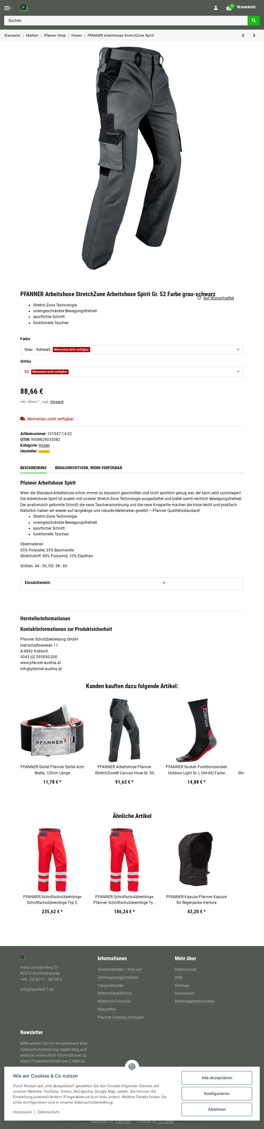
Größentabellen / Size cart (120, 969)
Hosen (44, 445)
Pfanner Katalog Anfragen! (121, 1017)
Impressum (184, 993)
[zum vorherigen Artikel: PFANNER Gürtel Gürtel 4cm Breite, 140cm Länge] (243, 36)
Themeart (123, 1121)
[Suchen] (254, 20)
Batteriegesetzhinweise (194, 1001)
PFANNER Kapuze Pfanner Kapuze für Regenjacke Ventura (196, 900)
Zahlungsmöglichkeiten (118, 977)
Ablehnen (217, 1109)
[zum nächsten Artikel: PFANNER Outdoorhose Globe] (254, 36)
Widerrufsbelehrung (115, 993)
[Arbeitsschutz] (163, 583)
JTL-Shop (165, 1121)
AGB (178, 977)
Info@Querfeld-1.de (36, 989)
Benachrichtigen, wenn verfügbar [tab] (88, 467)
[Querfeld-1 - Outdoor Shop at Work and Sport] (31, 8)
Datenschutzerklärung (39, 1049)
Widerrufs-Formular (114, 1001)
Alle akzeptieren (217, 1077)
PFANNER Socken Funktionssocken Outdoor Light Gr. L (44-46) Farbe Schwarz (196, 770)
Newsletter (107, 1009)
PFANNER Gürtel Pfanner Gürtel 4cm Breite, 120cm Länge (52, 770)
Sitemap (182, 985)
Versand (56, 402)
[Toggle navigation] (7, 8)
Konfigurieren (217, 1093)
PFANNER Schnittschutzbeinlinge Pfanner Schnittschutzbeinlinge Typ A (124, 900)
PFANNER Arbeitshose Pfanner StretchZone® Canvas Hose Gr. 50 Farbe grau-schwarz (124, 770)
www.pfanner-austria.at (40, 662)
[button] (216, 8)
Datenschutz (186, 969)
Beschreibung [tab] (33, 467)
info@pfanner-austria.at (41, 669)
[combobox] (132, 349)
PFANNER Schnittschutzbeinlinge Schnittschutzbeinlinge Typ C (52, 900)
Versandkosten (111, 985)
